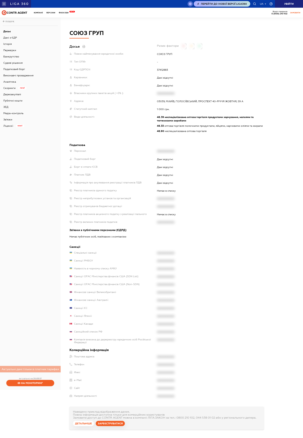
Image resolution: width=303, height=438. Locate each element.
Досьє (7, 31)
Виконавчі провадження (18, 75)
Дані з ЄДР (10, 37)
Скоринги (9, 88)
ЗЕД (5, 107)
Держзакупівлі (12, 94)
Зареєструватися (110, 423)
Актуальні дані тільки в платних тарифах (30, 369)
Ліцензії (8, 125)
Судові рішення (13, 62)
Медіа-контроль (13, 113)
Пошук (9, 21)
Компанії (38, 13)
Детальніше (83, 423)
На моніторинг (31, 383)
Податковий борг (14, 69)
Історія (7, 44)
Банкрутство (11, 56)
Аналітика (9, 81)
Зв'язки (7, 119)
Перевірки (9, 50)
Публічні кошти (12, 100)
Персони (50, 13)
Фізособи (64, 13)
